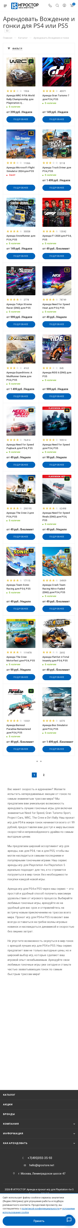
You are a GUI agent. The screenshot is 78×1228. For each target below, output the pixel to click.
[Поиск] (57, 6)
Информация (13, 1133)
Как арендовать (15, 1143)
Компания (11, 1123)
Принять (39, 1221)
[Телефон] (50, 6)
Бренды (9, 1114)
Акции (8, 1104)
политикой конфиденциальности (41, 1208)
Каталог (9, 1094)
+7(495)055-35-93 (39, 1158)
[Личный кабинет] (64, 6)
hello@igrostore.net (41, 1165)
